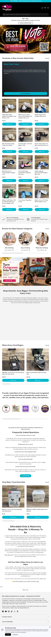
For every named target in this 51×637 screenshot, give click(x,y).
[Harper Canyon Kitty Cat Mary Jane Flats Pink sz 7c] (42, 135)
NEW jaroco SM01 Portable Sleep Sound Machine (37, 510)
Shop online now (9, 555)
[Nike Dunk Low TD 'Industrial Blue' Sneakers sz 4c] (9, 162)
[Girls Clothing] (9, 239)
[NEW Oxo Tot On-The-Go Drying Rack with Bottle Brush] (13, 496)
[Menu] (48, 7)
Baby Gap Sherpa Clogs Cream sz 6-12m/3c (8, 144)
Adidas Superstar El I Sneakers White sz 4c (40, 115)
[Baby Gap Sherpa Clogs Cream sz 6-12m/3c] (9, 135)
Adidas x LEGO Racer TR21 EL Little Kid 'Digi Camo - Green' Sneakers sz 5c (9, 201)
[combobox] (25, 14)
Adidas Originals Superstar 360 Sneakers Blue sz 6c (41, 172)
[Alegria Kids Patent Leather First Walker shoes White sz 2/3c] (9, 106)
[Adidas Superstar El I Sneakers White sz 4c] (42, 106)
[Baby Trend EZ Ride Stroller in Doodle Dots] (38, 359)
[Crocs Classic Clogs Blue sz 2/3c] (25, 191)
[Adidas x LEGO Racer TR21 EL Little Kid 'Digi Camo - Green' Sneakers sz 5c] (9, 191)
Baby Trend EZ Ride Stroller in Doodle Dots (36, 373)
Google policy (23, 632)
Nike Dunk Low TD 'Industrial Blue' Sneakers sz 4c (8, 172)
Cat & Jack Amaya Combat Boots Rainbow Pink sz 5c (24, 172)
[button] (45, 7)
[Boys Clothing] (25, 239)
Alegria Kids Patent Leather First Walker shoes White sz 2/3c (9, 116)
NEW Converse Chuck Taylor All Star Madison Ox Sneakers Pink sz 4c (25, 116)
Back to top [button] (25, 589)
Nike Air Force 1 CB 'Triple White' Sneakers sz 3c (41, 200)
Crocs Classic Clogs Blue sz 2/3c (24, 200)
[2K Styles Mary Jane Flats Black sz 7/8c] (25, 135)
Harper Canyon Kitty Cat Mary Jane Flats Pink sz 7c (41, 144)
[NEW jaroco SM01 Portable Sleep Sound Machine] (38, 496)
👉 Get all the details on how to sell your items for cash (25, 581)
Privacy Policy (17, 632)
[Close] (49, 627)
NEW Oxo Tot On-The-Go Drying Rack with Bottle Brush (12, 510)
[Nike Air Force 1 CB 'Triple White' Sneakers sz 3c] (42, 191)
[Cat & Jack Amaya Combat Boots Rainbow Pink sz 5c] (25, 162)
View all (47, 58)
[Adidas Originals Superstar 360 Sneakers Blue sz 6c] (42, 162)
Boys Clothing (25, 248)
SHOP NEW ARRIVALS (25, 93)
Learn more (33, 1)
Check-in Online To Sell (25, 23)
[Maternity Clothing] (42, 239)
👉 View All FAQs (25, 475)
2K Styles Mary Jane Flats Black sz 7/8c (25, 144)
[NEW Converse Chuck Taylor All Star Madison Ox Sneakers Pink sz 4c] (25, 106)
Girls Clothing (9, 248)
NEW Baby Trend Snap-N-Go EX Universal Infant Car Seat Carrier (13, 373)
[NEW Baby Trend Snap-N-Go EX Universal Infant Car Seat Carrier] (13, 359)
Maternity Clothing (42, 248)
